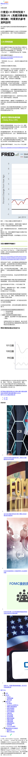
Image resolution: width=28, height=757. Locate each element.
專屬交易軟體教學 (12, 706)
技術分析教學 (4, 393)
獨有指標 (10, 393)
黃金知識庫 (10, 715)
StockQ (9, 696)
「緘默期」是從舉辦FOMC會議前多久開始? (11, 315)
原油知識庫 (10, 716)
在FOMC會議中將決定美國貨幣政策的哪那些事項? (12, 309)
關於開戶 (9, 730)
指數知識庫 (10, 719)
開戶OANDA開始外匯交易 (8, 394)
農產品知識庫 (10, 718)
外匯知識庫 (24, 391)
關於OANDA (17, 393)
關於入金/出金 (11, 731)
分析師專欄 (10, 698)
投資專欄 (9, 724)
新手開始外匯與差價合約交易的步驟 (11, 391)
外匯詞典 (9, 713)
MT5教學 (9, 703)
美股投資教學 (10, 710)
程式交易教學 (10, 711)
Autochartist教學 (11, 726)
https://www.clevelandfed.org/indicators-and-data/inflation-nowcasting (12, 57)
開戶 (2, 690)
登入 (7, 3)
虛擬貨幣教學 (10, 723)
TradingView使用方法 (12, 705)
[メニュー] (1, 5)
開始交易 (3, 3)
